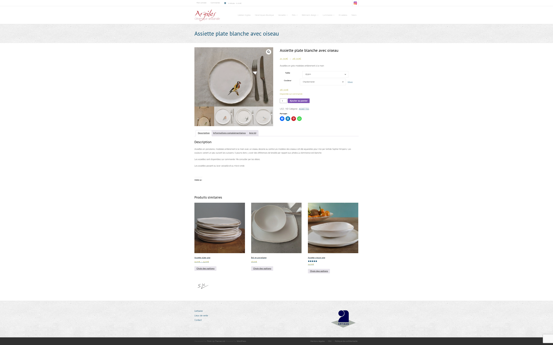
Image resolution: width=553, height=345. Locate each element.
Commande (215, 3)
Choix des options (205, 268)
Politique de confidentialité (346, 341)
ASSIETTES (304, 109)
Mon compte (201, 3)
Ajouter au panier (299, 101)
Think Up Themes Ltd (216, 341)
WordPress (241, 341)
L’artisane (198, 311)
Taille (287, 73)
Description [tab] (204, 133)
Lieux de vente (201, 315)
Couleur (287, 80)
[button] (268, 51)
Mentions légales (317, 341)
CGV (330, 341)
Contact (198, 320)
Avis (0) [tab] (252, 133)
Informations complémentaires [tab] (229, 133)
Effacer (350, 82)
